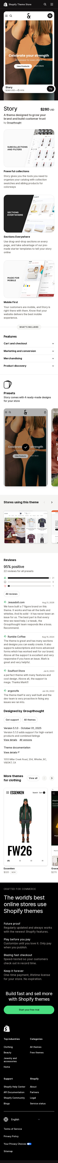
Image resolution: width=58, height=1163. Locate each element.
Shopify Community (14, 1097)
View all (33, 778)
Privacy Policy (11, 1136)
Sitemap (8, 1151)
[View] (26, 527)
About (33, 1086)
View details (10, 740)
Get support (12, 719)
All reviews (11, 594)
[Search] (45, 4)
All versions (26, 740)
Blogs (7, 1103)
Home (7, 1067)
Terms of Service (13, 1129)
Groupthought (14, 122)
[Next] (51, 502)
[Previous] (44, 502)
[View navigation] (51, 4)
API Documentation (14, 1092)
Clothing (8, 1047)
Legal (33, 1097)
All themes (30, 719)
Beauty (7, 1052)
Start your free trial (29, 1009)
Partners (34, 1092)
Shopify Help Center (14, 1086)
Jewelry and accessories (10, 1060)
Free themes (37, 1052)
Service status (38, 1103)
